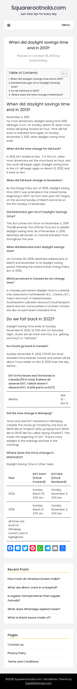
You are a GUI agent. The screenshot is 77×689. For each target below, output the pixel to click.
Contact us (16, 645)
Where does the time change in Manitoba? (37, 94)
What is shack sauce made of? (29, 617)
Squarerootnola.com (38, 7)
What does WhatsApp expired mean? (34, 609)
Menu (66, 25)
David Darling (38, 60)
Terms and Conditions (23, 661)
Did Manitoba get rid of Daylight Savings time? (35, 84)
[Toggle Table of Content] (62, 73)
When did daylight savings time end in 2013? (36, 78)
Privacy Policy (17, 653)
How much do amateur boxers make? (34, 579)
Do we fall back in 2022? (25, 90)
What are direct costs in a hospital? (32, 587)
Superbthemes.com (38, 683)
